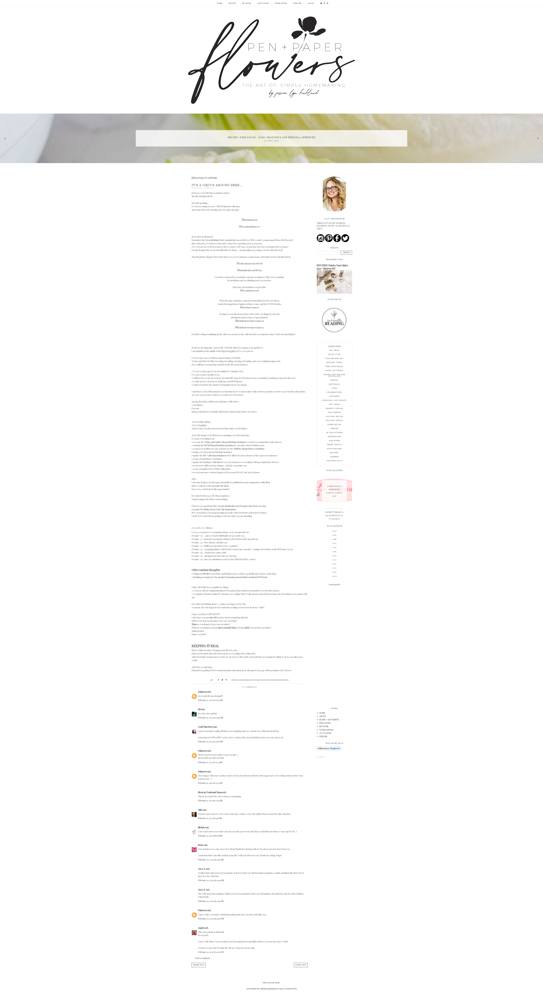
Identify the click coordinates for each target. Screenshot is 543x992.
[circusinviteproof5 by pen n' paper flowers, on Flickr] (249, 290)
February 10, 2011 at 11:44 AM (211, 901)
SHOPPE (232, 3)
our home (334, 441)
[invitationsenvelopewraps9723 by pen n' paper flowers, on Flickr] (249, 327)
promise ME (211, 617)
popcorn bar (334, 449)
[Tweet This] (221, 680)
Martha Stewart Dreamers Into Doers (241, 506)
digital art (265, 680)
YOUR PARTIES (326, 729)
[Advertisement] (334, 644)
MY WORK (246, 3)
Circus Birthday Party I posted (218, 240)
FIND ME (297, 3)
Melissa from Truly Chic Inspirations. (220, 509)
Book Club (334, 354)
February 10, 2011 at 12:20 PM (211, 918)
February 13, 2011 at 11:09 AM (211, 952)
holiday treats (334, 420)
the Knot (224, 485)
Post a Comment (202, 958)
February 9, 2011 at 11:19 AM (210, 800)
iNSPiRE (334, 428)
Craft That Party (205, 727)
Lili (199, 709)
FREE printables (334, 366)
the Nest (266, 482)
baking (334, 380)
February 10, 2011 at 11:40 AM (211, 880)
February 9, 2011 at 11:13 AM (210, 783)
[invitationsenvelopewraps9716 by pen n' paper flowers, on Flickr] (249, 321)
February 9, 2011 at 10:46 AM (210, 717)
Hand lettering (334, 370)
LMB (200, 810)
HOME (322, 713)
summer (334, 457)
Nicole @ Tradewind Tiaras (210, 792)
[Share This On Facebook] (217, 680)
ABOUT (311, 3)
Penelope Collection (212, 462)
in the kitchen (334, 433)
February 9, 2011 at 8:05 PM (210, 835)
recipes (334, 453)
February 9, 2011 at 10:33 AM (210, 700)
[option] (271, 138)
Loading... (321, 756)
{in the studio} (255, 680)
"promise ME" (240, 532)
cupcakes (334, 396)
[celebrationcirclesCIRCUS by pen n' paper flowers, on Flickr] (249, 263)
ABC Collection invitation (214, 455)
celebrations (334, 392)
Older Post (300, 965)
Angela (201, 928)
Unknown (202, 691)
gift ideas (334, 404)
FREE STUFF (281, 3)
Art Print (334, 350)
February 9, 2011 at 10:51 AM (210, 741)
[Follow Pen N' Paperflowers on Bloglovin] (329, 749)
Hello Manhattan (288, 989)
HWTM (205, 573)
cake (334, 388)
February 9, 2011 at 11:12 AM (210, 762)
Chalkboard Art (334, 358)
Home (219, 3)
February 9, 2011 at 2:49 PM (210, 818)
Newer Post (198, 965)
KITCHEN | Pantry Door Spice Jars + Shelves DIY (332, 267)
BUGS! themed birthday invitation (218, 445)
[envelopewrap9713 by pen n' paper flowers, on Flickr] (249, 307)
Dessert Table (334, 362)
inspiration (334, 437)
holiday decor (334, 416)
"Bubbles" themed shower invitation (248, 448)
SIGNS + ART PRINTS (329, 719)
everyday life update (334, 400)
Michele (201, 827)
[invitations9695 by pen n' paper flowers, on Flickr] (249, 220)
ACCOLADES (263, 3)
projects (285, 680)
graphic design (275, 680)
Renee (200, 845)
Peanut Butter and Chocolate (334, 375)
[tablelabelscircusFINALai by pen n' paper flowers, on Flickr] (249, 270)
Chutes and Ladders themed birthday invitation (224, 442)
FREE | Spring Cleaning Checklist (271, 137)
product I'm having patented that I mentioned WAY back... (243, 577)
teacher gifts (334, 461)
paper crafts (334, 445)
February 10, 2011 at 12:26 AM (211, 859)
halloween (334, 412)
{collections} (244, 680)
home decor (334, 424)
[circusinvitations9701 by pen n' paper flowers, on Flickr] (249, 226)
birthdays (334, 384)
